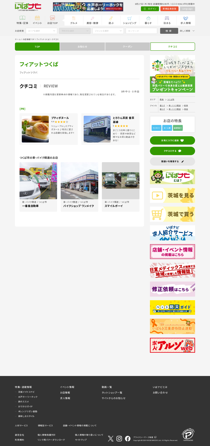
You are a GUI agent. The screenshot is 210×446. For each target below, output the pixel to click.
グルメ (73, 23)
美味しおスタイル (26, 416)
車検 (186, 109)
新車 (186, 105)
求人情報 (185, 23)
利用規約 (19, 439)
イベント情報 (67, 387)
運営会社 (19, 434)
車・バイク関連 (175, 105)
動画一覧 (107, 387)
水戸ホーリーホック (28, 396)
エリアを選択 (34, 30)
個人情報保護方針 (47, 434)
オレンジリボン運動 (27, 411)
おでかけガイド (25, 406)
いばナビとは (160, 387)
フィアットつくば (43, 39)
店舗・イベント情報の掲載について (80, 425)
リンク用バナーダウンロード (51, 439)
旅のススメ (23, 401)
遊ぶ (111, 23)
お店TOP (52, 23)
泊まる (167, 23)
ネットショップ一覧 (112, 392)
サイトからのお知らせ (114, 398)
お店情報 (65, 392)
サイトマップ (81, 439)
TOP (37, 46)
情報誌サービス (45, 425)
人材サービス (21, 425)
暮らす (148, 23)
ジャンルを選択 (102, 30)
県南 (162, 99)
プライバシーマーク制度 (143, 437)
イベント (37, 23)
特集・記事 (22, 23)
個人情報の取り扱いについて (89, 434)
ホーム (18, 39)
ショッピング (129, 23)
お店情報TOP (29, 39)
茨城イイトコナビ (26, 391)
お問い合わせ (160, 392)
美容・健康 (92, 23)
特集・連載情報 (23, 387)
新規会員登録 (169, 8)
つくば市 (170, 99)
